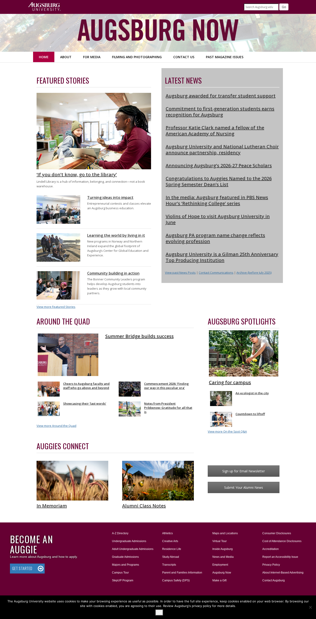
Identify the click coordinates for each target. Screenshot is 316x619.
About (65, 57)
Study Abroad (170, 556)
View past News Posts (180, 272)
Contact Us (183, 57)
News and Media (223, 556)
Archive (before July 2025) (254, 272)
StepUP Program (122, 580)
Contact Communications (216, 272)
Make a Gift (219, 580)
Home (44, 57)
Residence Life (171, 549)
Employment (220, 564)
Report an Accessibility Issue (280, 556)
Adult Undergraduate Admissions (132, 549)
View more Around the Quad (56, 426)
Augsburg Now (221, 572)
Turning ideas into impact (110, 197)
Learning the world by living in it (116, 235)
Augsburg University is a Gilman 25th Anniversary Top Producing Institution (222, 257)
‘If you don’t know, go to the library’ (77, 174)
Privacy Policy (271, 564)
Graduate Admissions (125, 556)
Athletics (167, 533)
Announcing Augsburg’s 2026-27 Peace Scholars (219, 165)
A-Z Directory (120, 533)
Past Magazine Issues (224, 57)
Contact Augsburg (273, 580)
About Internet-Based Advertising (283, 572)
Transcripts (169, 564)
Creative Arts (170, 541)
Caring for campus (230, 382)
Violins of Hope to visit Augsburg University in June (218, 219)
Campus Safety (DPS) (176, 580)
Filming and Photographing (137, 57)
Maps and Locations (225, 533)
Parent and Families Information (182, 572)
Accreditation (270, 549)
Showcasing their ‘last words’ (84, 403)
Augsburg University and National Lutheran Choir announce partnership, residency (222, 149)
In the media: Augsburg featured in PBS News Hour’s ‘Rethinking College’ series (217, 200)
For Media (91, 57)
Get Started (22, 568)
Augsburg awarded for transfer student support (221, 96)
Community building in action (113, 273)
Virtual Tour (219, 541)
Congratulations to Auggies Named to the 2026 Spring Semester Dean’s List (219, 181)
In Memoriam (52, 506)
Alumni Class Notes (144, 506)
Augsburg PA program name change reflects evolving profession (215, 238)
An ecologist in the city (252, 393)
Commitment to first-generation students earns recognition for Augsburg (220, 112)
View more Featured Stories (56, 307)
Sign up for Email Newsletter (243, 471)
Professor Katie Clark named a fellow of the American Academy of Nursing (215, 130)
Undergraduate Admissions (129, 541)
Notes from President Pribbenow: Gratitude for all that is (168, 407)
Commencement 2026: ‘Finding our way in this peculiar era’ (166, 386)
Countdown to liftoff (250, 414)
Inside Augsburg (222, 549)
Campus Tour (120, 572)
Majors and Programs (125, 564)
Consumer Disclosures (276, 533)
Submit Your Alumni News (243, 487)
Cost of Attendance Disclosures (281, 541)
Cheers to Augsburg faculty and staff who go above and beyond (86, 386)
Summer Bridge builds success (139, 336)
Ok (159, 612)
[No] (310, 607)
